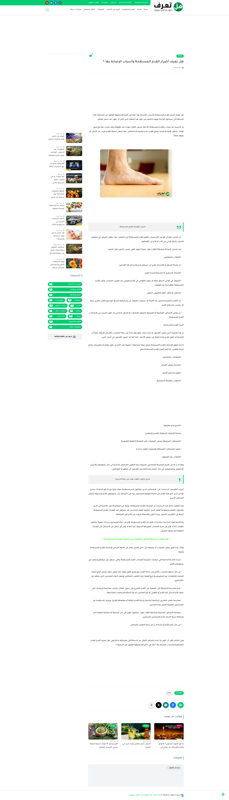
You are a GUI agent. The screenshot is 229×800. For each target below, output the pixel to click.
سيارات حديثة (76, 10)
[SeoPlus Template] (182, 795)
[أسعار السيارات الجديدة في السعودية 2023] (74, 220)
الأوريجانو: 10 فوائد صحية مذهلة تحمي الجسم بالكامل (104, 745)
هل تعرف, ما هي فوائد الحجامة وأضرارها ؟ (57, 236)
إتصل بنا (105, 2)
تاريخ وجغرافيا (65, 295)
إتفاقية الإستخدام (125, 2)
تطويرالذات (57, 300)
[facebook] (55, 2)
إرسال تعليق (174, 768)
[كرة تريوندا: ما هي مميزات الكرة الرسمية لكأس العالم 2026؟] (74, 178)
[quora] (47, 2)
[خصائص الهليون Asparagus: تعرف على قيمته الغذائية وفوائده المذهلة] (74, 249)
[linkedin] (51, 2)
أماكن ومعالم (89, 10)
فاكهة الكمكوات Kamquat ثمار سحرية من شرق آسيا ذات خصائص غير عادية (57, 194)
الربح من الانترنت (113, 10)
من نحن (113, 2)
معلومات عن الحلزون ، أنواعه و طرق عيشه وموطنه (56, 153)
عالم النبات (57, 316)
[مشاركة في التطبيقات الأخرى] (151, 705)
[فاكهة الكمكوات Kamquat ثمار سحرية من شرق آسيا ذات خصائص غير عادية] (74, 193)
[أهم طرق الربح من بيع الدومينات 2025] (74, 165)
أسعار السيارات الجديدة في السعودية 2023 (58, 222)
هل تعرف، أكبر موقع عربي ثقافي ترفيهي (145, 795)
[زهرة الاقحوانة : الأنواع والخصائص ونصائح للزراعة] (74, 263)
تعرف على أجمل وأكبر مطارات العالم (56, 137)
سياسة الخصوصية (141, 2)
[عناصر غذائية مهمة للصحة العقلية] (74, 207)
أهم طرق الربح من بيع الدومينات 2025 (56, 165)
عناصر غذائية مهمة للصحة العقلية (56, 207)
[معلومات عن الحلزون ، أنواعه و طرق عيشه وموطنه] (74, 151)
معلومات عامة (65, 327)
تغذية (139, 10)
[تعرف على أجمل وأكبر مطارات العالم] (74, 138)
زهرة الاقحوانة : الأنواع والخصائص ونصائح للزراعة (57, 265)
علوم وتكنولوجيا (128, 10)
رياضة (76, 311)
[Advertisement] (114, 35)
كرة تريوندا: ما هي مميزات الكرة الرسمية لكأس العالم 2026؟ (57, 180)
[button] (173, 705)
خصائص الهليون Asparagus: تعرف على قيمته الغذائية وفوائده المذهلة (57, 250)
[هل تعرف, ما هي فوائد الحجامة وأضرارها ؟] (74, 234)
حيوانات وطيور (58, 306)
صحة (146, 10)
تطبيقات (100, 10)
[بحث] (47, 10)
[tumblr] (60, 2)
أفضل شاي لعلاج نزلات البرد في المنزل (136, 745)
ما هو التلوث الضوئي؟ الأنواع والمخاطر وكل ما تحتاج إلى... (171, 745)
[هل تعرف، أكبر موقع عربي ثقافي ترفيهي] (167, 7)
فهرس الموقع (94, 2)
